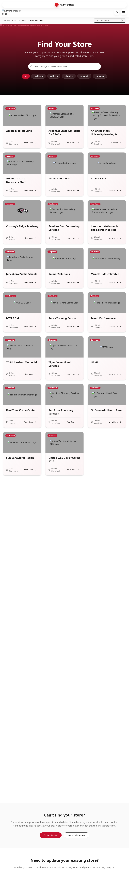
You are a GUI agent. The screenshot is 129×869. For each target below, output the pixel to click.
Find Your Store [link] (36, 20)
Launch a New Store (76, 835)
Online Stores (20, 20)
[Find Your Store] (116, 12)
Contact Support (51, 835)
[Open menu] (124, 12)
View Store (28, 142)
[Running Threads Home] (12, 12)
